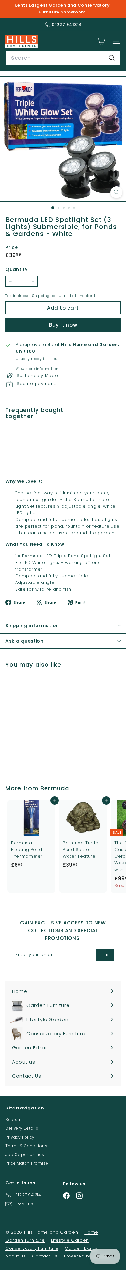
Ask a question (24, 641)
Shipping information (32, 625)
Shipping (40, 295)
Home (91, 1232)
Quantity (16, 269)
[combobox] (63, 58)
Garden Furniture (25, 1240)
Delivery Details (21, 1128)
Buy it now (63, 324)
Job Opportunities (24, 1154)
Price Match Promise (26, 1163)
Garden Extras (81, 1248)
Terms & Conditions (26, 1146)
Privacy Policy (20, 1137)
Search (12, 1119)
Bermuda (54, 788)
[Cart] (101, 41)
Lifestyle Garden (70, 1240)
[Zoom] (116, 192)
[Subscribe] (105, 955)
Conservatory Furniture (31, 1248)
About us (15, 1256)
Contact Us (45, 1256)
